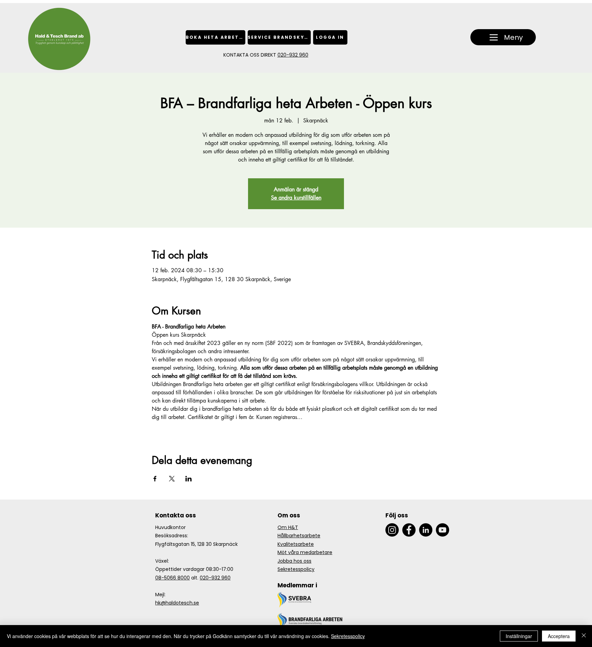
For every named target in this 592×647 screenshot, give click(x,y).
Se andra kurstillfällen (296, 197)
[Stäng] (584, 636)
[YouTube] (442, 530)
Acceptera (559, 636)
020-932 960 (293, 54)
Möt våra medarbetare (305, 552)
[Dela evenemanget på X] (172, 478)
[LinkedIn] (425, 530)
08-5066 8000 (172, 577)
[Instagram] (392, 530)
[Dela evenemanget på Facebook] (155, 478)
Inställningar (519, 636)
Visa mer (162, 429)
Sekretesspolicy (296, 569)
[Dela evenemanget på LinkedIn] (188, 478)
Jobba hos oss (294, 561)
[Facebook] (409, 530)
